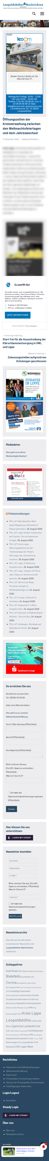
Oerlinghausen (36, 1030)
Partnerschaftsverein (13, 1035)
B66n (21, 971)
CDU (32, 977)
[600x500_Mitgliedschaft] (24, 431)
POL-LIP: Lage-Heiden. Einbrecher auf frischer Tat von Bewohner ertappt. (25, 536)
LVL (8, 1030)
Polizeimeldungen (19, 513)
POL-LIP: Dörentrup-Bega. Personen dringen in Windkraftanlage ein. (21, 586)
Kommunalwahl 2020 (14, 1014)
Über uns (10, 1130)
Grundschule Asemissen (16, 999)
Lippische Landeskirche (25, 1026)
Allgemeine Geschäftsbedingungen (23, 1067)
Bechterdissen (28, 971)
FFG (7, 991)
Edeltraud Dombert (30, 139)
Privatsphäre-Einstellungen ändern (23, 1078)
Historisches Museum (15, 1007)
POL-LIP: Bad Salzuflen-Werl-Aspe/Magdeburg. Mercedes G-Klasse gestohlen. (24, 525)
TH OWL (31, 1039)
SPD (31, 1035)
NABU (12, 1031)
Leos (33, 1020)
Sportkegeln (37, 1035)
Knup (34, 1008)
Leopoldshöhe (18, 1020)
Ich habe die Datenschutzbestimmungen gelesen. (22, 906)
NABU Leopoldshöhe (21, 1031)
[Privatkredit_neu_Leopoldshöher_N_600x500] (24, 673)
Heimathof (21, 1003)
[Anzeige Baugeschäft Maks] (24, 500)
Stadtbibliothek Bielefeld (16, 1038)
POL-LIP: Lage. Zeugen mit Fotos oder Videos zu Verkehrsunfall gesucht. (24, 574)
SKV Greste (24, 1035)
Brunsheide (25, 977)
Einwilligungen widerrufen (18, 1086)
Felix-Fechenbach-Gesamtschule (30, 987)
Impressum (11, 1074)
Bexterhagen (39, 971)
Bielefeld (13, 976)
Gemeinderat (26, 995)
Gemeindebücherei (13, 995)
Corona (11, 982)
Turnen (36, 1039)
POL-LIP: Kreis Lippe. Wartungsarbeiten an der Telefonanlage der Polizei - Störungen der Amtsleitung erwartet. (22, 552)
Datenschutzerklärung (16, 1071)
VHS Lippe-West (24, 1046)
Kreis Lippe (31, 1013)
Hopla (26, 1008)
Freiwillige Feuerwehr (19, 991)
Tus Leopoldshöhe (26, 1042)
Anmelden (11, 1100)
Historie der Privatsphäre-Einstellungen (25, 1082)
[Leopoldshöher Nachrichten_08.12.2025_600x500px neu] (24, 399)
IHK (30, 1007)
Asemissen (12, 970)
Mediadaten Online (15, 1134)
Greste (35, 995)
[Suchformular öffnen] (34, 13)
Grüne (13, 1003)
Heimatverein (34, 1003)
